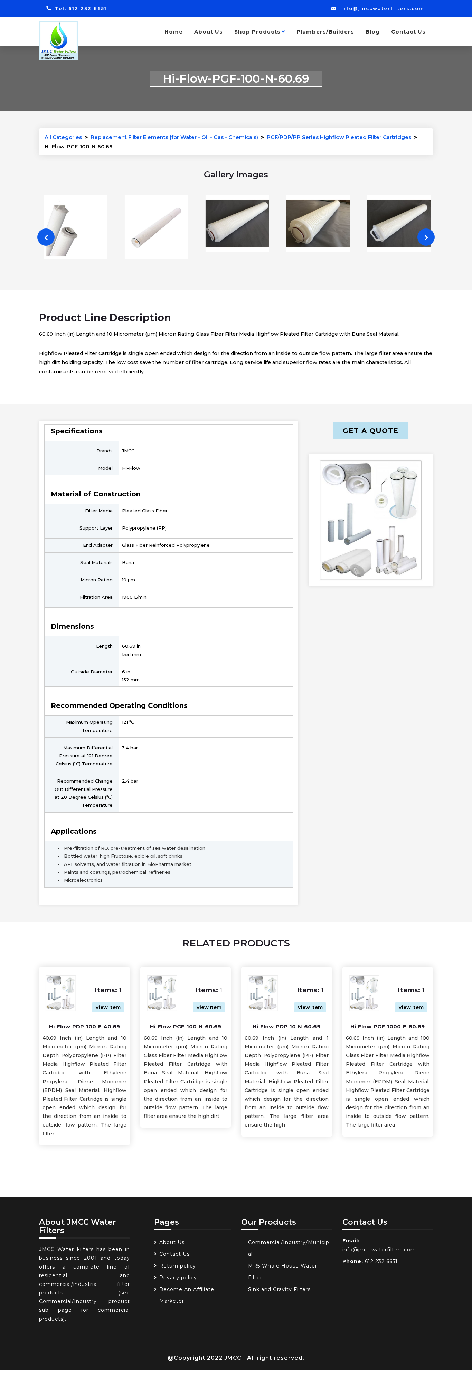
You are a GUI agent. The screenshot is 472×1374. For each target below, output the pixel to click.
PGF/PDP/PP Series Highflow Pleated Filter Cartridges (339, 137)
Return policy (177, 1266)
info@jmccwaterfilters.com (381, 8)
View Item (108, 1007)
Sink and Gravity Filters (279, 1289)
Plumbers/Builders (325, 31)
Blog (373, 31)
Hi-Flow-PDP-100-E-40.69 (84, 1026)
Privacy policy (178, 1277)
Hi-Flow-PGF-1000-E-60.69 (387, 1026)
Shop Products (257, 31)
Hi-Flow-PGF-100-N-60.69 (185, 1026)
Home (173, 31)
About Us (208, 31)
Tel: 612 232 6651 (80, 8)
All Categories (63, 137)
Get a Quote (370, 431)
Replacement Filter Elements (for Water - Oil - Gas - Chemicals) (174, 137)
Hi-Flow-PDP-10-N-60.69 (286, 1026)
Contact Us (408, 31)
